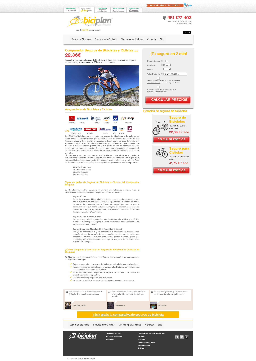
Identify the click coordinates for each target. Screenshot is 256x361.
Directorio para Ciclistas (132, 39)
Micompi (141, 339)
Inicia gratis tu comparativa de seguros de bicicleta (128, 314)
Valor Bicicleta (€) (155, 74)
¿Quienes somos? (113, 333)
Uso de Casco (153, 61)
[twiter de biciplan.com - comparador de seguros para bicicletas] (182, 337)
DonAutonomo (144, 345)
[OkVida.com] (134, 9)
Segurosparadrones (146, 342)
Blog (162, 39)
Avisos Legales (90, 358)
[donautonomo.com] (118, 9)
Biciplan (141, 336)
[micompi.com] (71, 9)
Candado (151, 65)
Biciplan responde (114, 336)
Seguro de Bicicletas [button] (81, 39)
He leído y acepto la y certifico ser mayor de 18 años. (163, 82)
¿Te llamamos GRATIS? (183, 23)
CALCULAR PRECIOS (169, 100)
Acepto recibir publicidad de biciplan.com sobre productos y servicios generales (161, 90)
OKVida (141, 348)
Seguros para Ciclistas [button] (106, 39)
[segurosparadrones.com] (102, 9)
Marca (150, 70)
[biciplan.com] (86, 9)
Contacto (151, 39)
